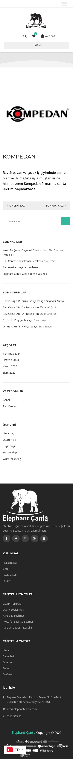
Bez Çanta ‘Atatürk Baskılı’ (18, 307)
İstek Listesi (10, 574)
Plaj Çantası (10, 406)
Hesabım (8, 650)
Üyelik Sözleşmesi (13, 609)
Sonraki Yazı (55, 205)
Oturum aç (9, 439)
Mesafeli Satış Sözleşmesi (18, 621)
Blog (5, 568)
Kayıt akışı (9, 446)
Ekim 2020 (9, 372)
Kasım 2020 (10, 366)
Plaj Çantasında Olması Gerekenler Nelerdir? (29, 261)
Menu (38, 45)
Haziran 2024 (11, 360)
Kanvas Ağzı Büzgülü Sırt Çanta (21, 301)
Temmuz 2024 (11, 353)
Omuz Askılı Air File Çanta (18, 326)
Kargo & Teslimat (13, 615)
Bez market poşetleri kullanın (20, 267)
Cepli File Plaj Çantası (15, 320)
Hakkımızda (10, 562)
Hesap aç (8, 433)
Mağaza (8, 674)
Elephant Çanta (55, 301)
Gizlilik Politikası (12, 603)
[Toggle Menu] (64, 3)
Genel (6, 400)
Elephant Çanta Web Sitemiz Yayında (25, 273)
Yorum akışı (10, 452)
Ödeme (7, 662)
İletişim (7, 580)
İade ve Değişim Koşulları (18, 627)
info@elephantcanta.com (22, 709)
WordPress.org (12, 459)
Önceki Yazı (17, 205)
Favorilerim (9, 656)
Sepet (6, 668)
